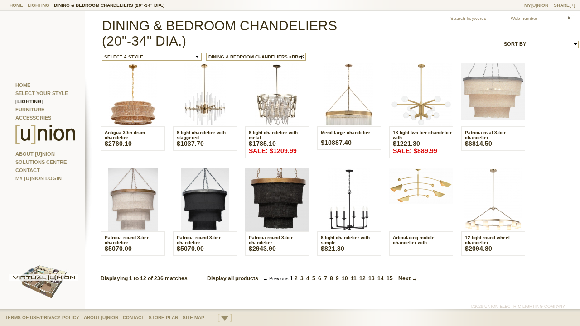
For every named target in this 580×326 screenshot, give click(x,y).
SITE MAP (193, 317)
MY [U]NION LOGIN (38, 178)
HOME (16, 5)
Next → (406, 278)
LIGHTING (38, 5)
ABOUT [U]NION (35, 154)
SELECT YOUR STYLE (41, 93)
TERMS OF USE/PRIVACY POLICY (42, 317)
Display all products (232, 278)
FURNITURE (29, 109)
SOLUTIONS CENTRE (41, 162)
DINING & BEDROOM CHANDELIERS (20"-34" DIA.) (109, 5)
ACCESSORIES (33, 117)
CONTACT (27, 170)
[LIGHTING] (29, 101)
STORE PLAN (163, 317)
